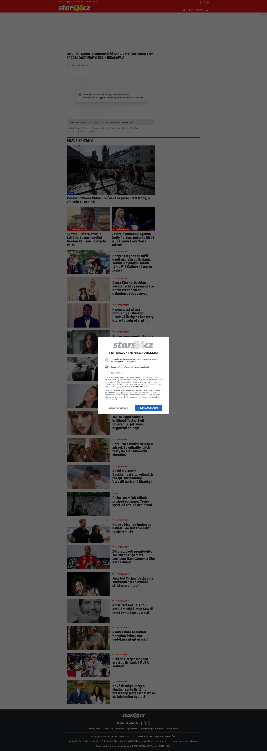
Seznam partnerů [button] (140, 386)
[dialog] (133, 375)
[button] (133, 373)
